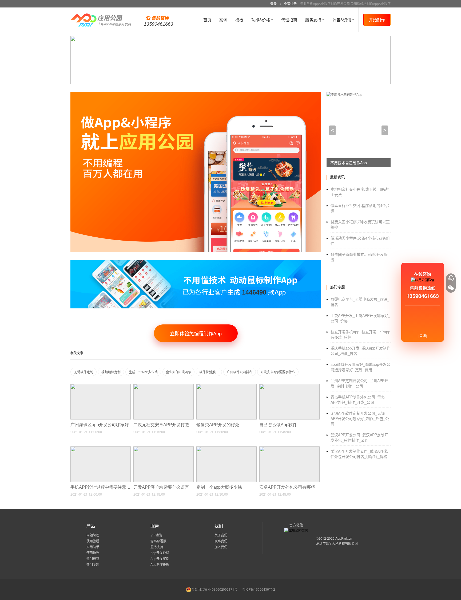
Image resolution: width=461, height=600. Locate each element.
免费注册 (290, 3)
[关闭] (423, 335)
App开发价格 (159, 552)
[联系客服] (451, 278)
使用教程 (92, 541)
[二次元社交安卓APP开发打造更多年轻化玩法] (163, 386)
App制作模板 (159, 564)
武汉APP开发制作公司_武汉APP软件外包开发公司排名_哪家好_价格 (359, 453)
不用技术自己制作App (348, 162)
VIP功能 (156, 535)
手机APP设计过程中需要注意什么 (103, 487)
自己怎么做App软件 (278, 424)
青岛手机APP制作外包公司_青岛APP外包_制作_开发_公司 (358, 399)
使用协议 (92, 552)
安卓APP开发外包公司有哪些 (287, 487)
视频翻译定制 (111, 372)
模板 (239, 19)
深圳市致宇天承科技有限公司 (337, 543)
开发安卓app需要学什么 (278, 372)
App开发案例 (159, 558)
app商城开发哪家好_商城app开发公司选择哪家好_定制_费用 (360, 367)
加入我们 (220, 546)
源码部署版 (158, 541)
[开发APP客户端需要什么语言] (163, 448)
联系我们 (220, 541)
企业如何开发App (178, 372)
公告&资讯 (342, 19)
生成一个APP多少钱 (143, 372)
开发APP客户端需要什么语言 (161, 487)
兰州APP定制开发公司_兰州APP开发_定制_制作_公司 (359, 383)
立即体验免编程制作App (196, 333)
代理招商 (289, 19)
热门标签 (92, 558)
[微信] (451, 288)
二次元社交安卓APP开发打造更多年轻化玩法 (176, 424)
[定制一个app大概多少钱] (226, 448)
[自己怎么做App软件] (289, 386)
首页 (207, 19)
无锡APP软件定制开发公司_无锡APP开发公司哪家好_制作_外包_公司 (360, 418)
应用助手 (92, 546)
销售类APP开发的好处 (218, 424)
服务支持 (313, 19)
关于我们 (220, 535)
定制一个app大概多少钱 (219, 487)
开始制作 (377, 19)
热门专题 (92, 564)
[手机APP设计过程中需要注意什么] (100, 448)
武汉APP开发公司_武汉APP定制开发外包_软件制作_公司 (359, 437)
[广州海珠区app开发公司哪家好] (100, 386)
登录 (273, 3)
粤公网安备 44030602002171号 (214, 589)
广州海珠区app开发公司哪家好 (100, 424)
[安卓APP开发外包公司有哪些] (289, 448)
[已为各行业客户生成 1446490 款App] (195, 262)
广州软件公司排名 (239, 372)
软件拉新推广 (208, 372)
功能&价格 (261, 19)
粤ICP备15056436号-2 (258, 589)
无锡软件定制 (83, 372)
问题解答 (92, 535)
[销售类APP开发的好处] (226, 386)
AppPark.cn (343, 538)
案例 (223, 19)
